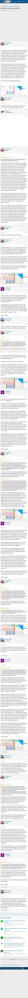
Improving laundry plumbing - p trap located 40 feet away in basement (14, 944)
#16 (26, 781)
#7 (26, 324)
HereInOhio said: (5, 667)
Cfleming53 (6, 953)
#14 (26, 665)
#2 (26, 103)
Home (20, 968)
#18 (26, 859)
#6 (26, 293)
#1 (26, 48)
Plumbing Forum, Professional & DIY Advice (16, 924)
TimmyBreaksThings (8, 931)
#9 (26, 396)
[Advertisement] (14, 26)
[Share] (25, 48)
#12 (26, 586)
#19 (26, 896)
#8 (26, 337)
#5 (26, 245)
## (26, 116)
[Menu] (2, 1)
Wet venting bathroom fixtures (12, 937)
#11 (26, 527)
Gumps (5, 924)
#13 (26, 644)
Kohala (5, 938)
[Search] (26, 1)
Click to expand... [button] (14, 351)
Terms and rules (4, 968)
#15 (26, 761)
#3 (26, 154)
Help (17, 968)
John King (5, 946)
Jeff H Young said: (5, 157)
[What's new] (23, 1)
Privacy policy (12, 968)
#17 (26, 827)
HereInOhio (4, 10)
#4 (26, 232)
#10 (26, 457)
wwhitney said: (5, 339)
